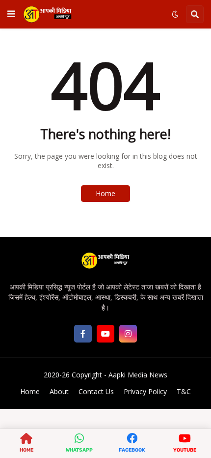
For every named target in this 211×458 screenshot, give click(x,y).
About (59, 391)
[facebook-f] (83, 334)
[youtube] (105, 334)
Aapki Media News (137, 374)
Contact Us (96, 391)
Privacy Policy (145, 391)
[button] (11, 14)
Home (105, 193)
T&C (184, 391)
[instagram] (128, 334)
